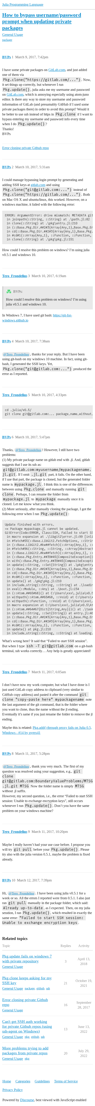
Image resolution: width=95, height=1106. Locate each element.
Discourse (27, 1100)
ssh (48, 988)
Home (6, 1081)
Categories (22, 1081)
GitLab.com (56, 70)
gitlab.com (38, 185)
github (40, 988)
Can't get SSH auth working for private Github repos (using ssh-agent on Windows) (27, 1026)
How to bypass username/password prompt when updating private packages (41, 21)
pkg (27, 1036)
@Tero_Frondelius (16, 354)
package (7, 40)
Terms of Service (66, 1081)
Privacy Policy (12, 1090)
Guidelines (42, 1081)
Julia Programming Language (22, 4)
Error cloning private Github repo (25, 148)
